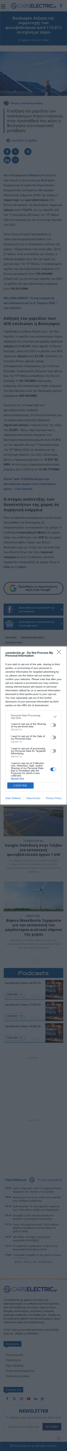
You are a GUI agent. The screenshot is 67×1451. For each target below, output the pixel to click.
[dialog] (33, 725)
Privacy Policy (53, 798)
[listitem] (33, 716)
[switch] (53, 725)
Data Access (33, 798)
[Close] (60, 653)
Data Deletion (13, 798)
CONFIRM (20, 785)
